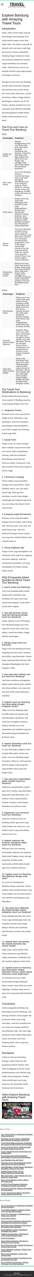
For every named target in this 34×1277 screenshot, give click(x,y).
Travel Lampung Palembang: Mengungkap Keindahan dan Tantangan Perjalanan (16, 1222)
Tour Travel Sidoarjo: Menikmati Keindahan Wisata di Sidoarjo (17, 1135)
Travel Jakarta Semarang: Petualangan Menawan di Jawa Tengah (14, 1241)
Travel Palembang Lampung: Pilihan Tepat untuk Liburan (16, 1250)
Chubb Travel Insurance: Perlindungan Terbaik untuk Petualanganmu (14, 1234)
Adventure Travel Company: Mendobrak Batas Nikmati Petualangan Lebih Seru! (15, 1139)
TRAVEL (17, 4)
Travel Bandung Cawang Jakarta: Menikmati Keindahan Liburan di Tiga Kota (17, 1167)
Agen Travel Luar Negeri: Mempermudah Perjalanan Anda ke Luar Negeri (16, 1148)
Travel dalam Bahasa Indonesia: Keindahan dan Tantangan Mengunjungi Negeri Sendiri (16, 1143)
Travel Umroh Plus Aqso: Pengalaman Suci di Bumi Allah (16, 1152)
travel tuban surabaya (8, 1218)
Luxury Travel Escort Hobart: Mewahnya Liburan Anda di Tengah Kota (15, 1193)
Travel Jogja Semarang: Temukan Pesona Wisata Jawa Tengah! (15, 1215)
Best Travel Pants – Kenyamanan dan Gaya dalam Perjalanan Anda (16, 1176)
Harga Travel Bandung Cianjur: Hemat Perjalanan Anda (14, 1180)
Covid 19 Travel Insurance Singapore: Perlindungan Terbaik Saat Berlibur (14, 1185)
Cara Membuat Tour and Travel (12, 1160)
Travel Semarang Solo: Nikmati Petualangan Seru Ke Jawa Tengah (17, 1246)
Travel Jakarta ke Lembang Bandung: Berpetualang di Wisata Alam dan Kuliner (16, 1156)
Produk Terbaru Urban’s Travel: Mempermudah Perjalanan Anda (12, 1172)
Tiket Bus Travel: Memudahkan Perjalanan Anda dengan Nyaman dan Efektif (16, 1163)
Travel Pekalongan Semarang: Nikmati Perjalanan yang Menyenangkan (15, 1263)
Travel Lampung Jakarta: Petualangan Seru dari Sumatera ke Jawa (16, 1258)
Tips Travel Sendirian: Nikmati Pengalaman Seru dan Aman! (16, 1189)
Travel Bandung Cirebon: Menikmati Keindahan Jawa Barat (14, 1230)
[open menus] (2, 4)
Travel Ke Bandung (8, 1238)
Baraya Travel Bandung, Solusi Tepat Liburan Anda (14, 1254)
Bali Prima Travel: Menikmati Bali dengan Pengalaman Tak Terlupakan (16, 1226)
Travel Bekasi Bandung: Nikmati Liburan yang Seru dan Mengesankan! (15, 1210)
